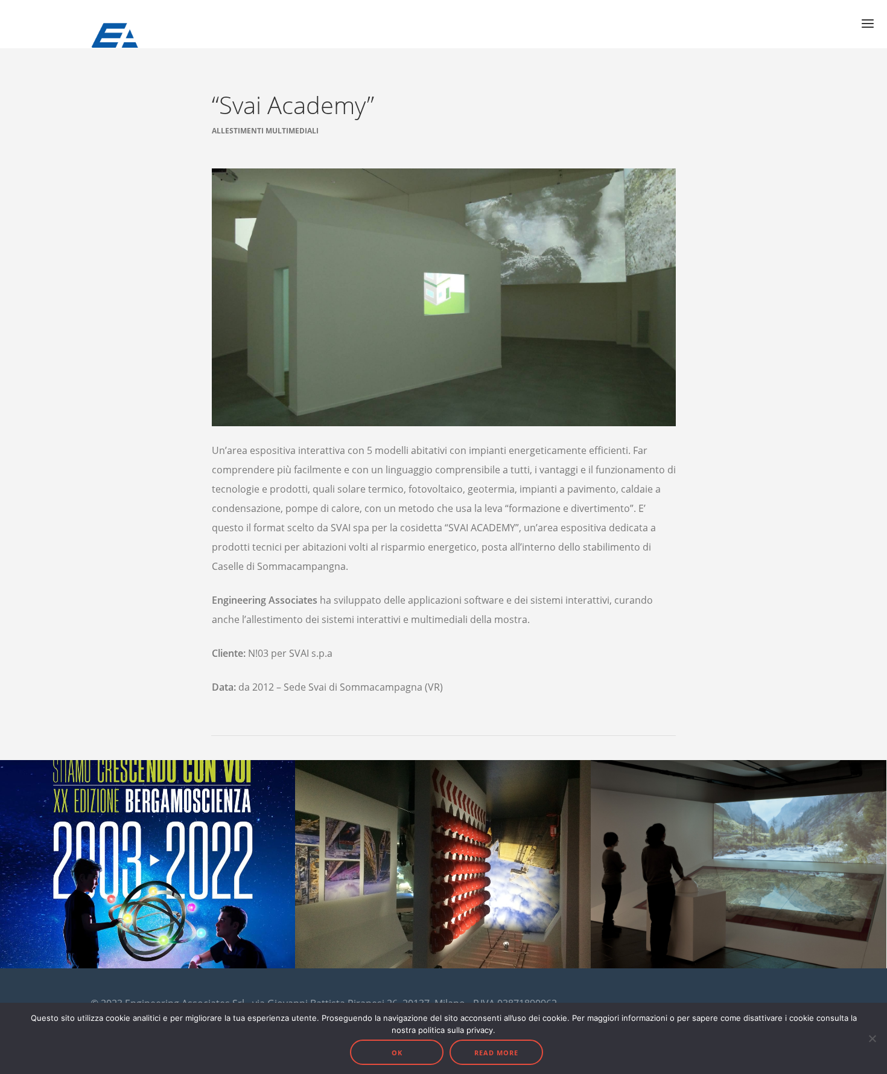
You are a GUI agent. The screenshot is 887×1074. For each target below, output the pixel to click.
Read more (496, 1052)
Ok (397, 1052)
